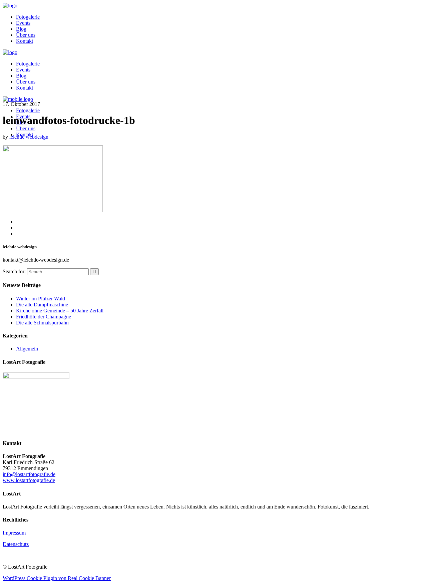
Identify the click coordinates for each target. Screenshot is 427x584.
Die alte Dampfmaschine (42, 304)
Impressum (14, 533)
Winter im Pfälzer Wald (40, 298)
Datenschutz (16, 544)
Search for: (14, 271)
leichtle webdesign (28, 137)
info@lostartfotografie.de (29, 474)
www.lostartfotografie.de (29, 480)
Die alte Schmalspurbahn (42, 322)
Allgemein (27, 348)
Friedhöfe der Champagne (43, 316)
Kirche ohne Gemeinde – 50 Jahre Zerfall (59, 310)
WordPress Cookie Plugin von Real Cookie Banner (57, 578)
